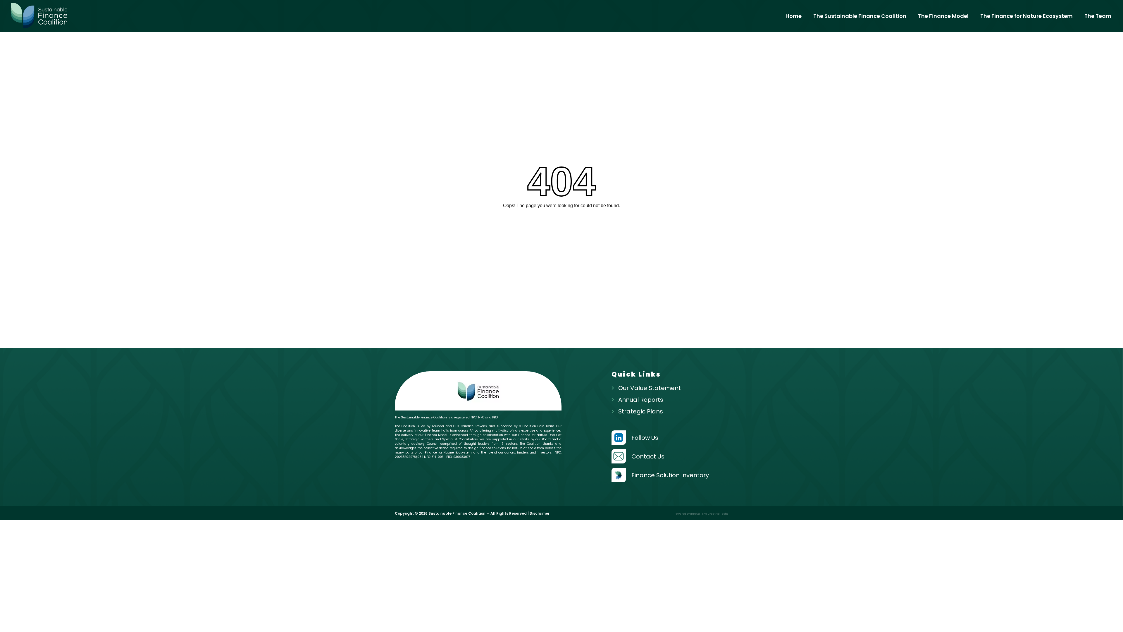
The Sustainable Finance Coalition (859, 16)
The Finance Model (943, 16)
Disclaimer (540, 513)
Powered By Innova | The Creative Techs (701, 514)
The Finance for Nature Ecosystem (1026, 16)
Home (794, 16)
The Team (1097, 16)
